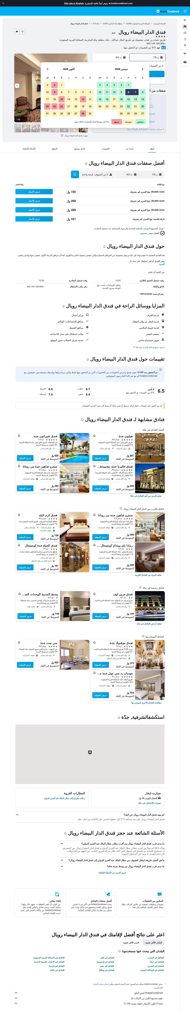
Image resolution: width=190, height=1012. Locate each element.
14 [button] (135, 99)
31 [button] (47, 113)
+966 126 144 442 (156, 43)
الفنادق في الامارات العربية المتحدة (49, 961)
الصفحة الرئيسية (159, 23)
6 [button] (142, 92)
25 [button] (107, 106)
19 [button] (100, 99)
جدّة (97, 23)
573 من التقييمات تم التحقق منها (140, 47)
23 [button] (121, 106)
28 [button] (135, 113)
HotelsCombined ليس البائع (148, 992)
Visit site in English (74, 3)
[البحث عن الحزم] (185, 39)
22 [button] (128, 106)
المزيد (161, 264)
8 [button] (128, 92)
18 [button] (107, 99)
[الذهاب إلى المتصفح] (185, 45)
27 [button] (142, 113)
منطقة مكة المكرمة (115, 23)
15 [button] (128, 99)
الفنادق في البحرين (155, 965)
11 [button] (107, 92)
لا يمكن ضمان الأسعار (101, 984)
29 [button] (128, 113)
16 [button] (121, 99)
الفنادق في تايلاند (57, 969)
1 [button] (128, 85)
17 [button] (114, 99)
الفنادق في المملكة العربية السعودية (48, 957)
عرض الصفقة (100, 458)
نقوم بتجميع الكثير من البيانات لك (147, 998)
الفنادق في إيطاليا (106, 969)
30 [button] (121, 113)
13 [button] (142, 99)
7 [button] (135, 92)
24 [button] (114, 106)
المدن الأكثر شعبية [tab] (131, 942)
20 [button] (142, 106)
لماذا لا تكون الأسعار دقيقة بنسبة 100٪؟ (143, 1003)
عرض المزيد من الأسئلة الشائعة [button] (112, 872)
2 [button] (121, 85)
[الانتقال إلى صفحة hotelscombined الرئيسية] (167, 11)
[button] (3, 3)
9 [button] (121, 92)
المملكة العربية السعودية (141, 23)
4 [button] (107, 85)
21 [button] (135, 106)
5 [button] (100, 85)
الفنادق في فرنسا (56, 965)
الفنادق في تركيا (157, 961)
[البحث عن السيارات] (185, 33)
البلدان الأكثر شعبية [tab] (153, 942)
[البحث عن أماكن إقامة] (185, 26)
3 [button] (114, 85)
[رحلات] (185, 54)
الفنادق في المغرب (155, 957)
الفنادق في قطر (107, 957)
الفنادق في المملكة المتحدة (152, 969)
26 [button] (100, 106)
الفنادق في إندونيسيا (105, 961)
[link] (146, 496)
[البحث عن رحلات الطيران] (185, 20)
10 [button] (114, 92)
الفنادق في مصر (107, 965)
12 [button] (100, 92)
